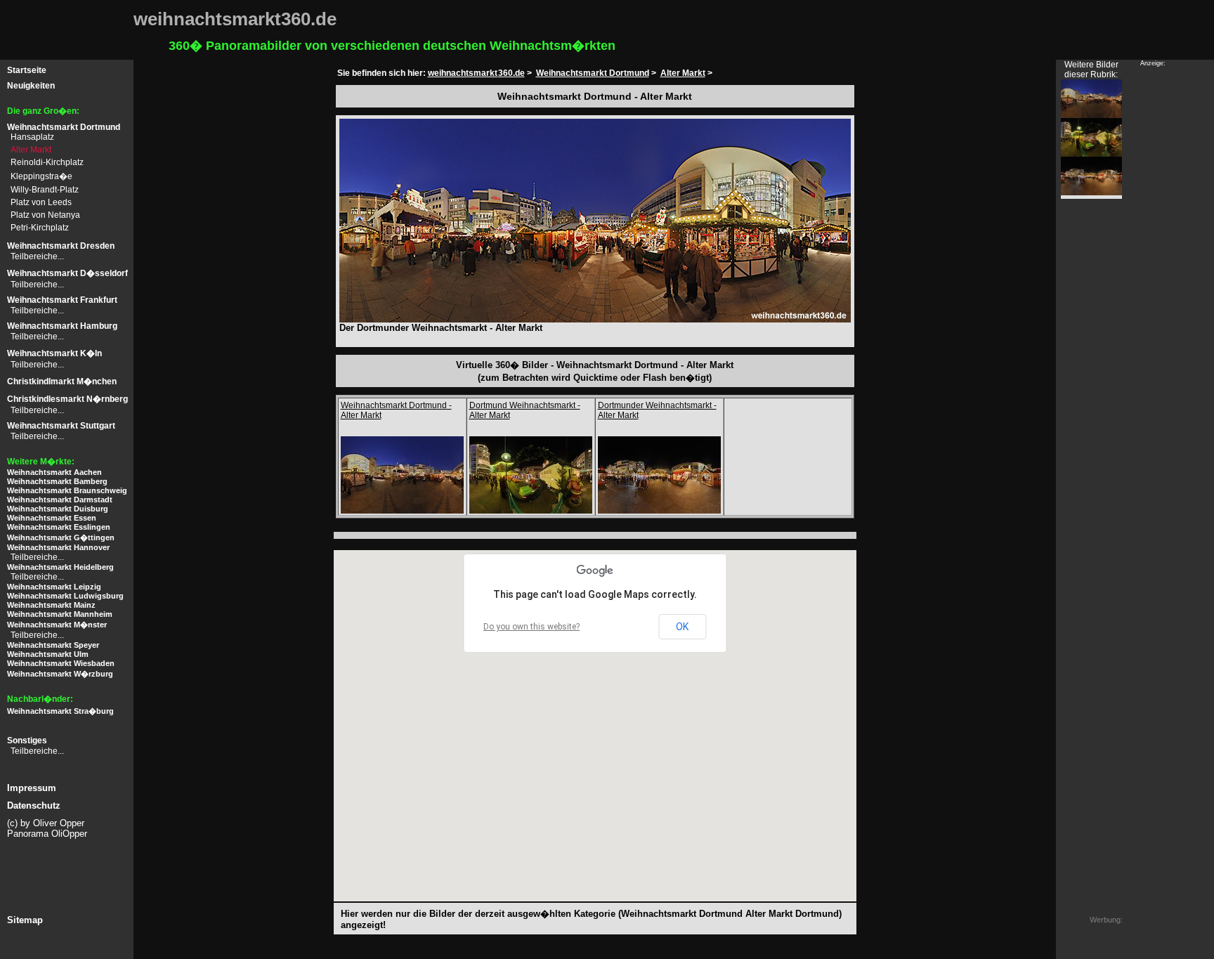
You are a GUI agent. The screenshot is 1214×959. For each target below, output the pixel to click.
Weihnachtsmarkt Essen (51, 518)
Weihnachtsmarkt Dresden (61, 246)
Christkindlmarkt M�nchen (62, 381)
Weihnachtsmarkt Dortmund (63, 127)
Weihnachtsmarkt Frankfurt (62, 300)
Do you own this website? (531, 627)
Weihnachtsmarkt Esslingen (58, 527)
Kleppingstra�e (41, 176)
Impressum (31, 788)
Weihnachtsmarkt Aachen (54, 472)
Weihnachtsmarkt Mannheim (59, 614)
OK (682, 626)
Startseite (26, 70)
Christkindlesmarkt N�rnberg (67, 399)
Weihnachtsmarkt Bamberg (57, 481)
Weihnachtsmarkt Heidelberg (60, 567)
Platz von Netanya (45, 215)
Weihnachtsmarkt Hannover (58, 547)
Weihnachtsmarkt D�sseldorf (67, 273)
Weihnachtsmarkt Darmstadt (59, 499)
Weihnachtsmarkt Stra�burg (60, 711)
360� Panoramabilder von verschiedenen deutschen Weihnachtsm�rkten (392, 46)
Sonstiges (27, 740)
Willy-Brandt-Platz (45, 190)
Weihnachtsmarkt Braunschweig (67, 490)
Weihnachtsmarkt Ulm (48, 654)
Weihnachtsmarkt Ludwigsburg (65, 596)
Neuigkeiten (31, 86)
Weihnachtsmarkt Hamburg (62, 326)
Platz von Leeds (41, 202)
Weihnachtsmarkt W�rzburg (60, 674)
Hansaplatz (32, 137)
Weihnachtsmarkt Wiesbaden (61, 663)
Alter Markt (31, 150)
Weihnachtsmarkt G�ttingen (61, 537)
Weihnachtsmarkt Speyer (53, 645)
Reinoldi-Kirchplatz (47, 162)
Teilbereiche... (37, 256)
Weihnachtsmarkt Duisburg (57, 508)
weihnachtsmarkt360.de (476, 73)
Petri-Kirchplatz (40, 228)
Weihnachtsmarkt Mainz (51, 605)
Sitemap (25, 920)
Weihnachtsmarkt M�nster (57, 624)
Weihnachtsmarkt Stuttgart (61, 426)
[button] (409, 782)
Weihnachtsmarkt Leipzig (54, 586)
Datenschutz (33, 805)
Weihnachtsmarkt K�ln (54, 353)
